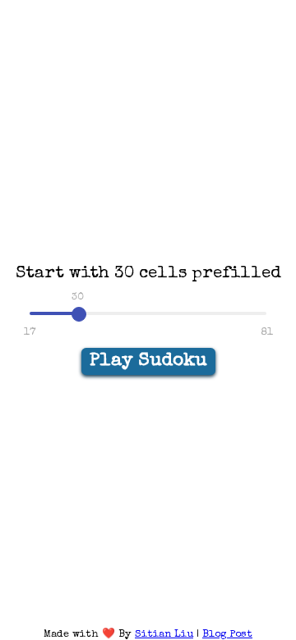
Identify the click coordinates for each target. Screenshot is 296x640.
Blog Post (227, 634)
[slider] (79, 314)
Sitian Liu (164, 634)
